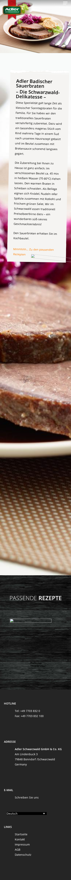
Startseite (21, 834)
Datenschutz (23, 854)
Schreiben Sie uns (27, 797)
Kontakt (20, 839)
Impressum (22, 844)
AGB (17, 849)
